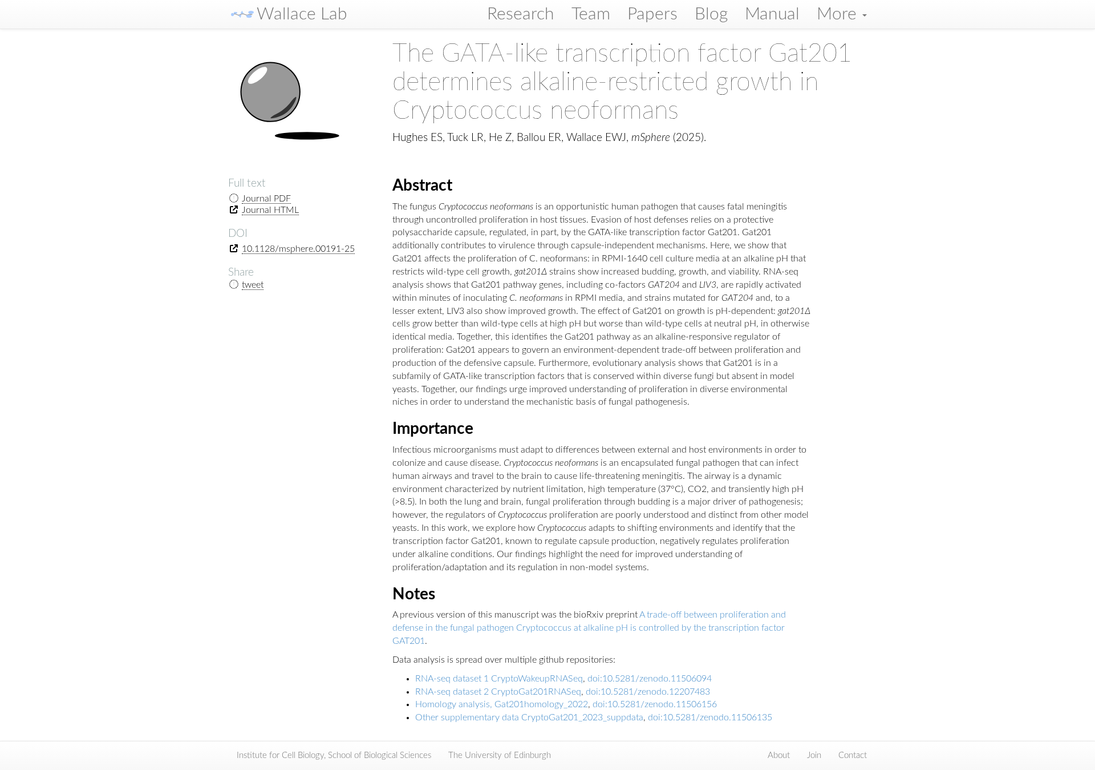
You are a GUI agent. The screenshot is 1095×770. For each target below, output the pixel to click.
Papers (652, 14)
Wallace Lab (302, 14)
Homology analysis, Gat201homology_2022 (501, 704)
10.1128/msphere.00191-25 (298, 248)
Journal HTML (270, 210)
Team (590, 14)
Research (520, 14)
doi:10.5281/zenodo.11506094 (649, 678)
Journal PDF (266, 198)
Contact (852, 755)
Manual (772, 14)
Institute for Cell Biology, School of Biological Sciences (334, 755)
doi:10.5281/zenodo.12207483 (648, 691)
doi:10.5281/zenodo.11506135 (710, 717)
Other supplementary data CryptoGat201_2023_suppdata (529, 717)
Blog (711, 14)
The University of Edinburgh (499, 755)
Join (814, 755)
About (779, 755)
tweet (252, 284)
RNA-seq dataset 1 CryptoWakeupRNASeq (499, 678)
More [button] (839, 14)
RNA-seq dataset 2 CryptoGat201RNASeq (498, 691)
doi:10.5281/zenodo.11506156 (655, 704)
